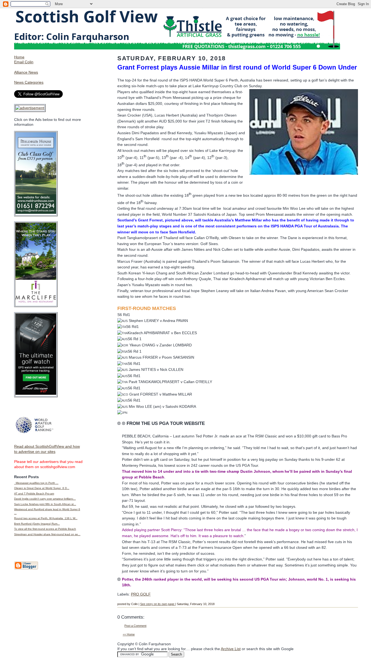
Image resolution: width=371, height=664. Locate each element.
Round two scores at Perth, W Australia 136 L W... (45, 518)
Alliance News (26, 72)
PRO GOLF (141, 594)
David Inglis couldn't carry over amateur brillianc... (45, 498)
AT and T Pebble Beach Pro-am (34, 493)
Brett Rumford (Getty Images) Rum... (37, 523)
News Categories (28, 82)
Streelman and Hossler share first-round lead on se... (47, 534)
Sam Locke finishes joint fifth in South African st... (45, 504)
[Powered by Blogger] (26, 568)
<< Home (129, 634)
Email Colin (23, 62)
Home (19, 57)
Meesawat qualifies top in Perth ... (36, 482)
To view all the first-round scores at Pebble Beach (45, 528)
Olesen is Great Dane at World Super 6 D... (41, 488)
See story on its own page (157, 604)
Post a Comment (135, 625)
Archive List (231, 649)
